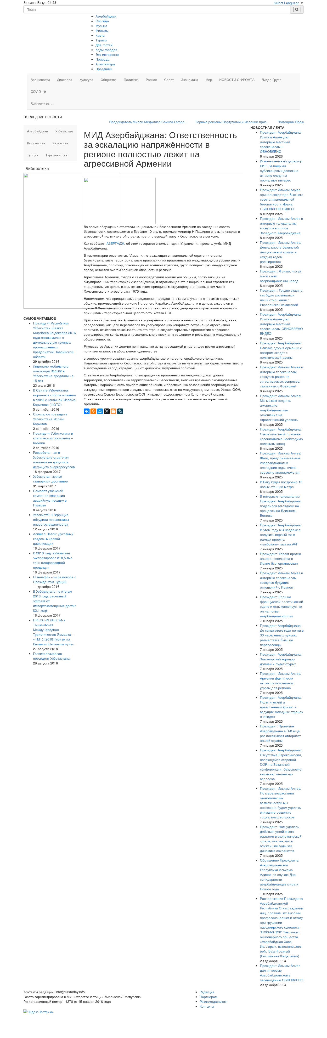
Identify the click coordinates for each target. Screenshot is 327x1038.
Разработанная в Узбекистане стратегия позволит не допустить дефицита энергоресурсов (54, 459)
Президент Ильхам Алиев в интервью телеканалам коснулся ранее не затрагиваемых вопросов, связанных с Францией (281, 376)
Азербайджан (106, 16)
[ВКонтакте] (87, 411)
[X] (107, 411)
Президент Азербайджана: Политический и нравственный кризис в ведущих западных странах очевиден (281, 707)
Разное (151, 79)
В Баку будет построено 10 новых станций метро (281, 484)
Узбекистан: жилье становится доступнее (50, 478)
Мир (208, 79)
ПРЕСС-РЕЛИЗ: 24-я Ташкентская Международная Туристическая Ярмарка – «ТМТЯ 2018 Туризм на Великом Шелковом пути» (53, 632)
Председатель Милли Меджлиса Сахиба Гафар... (134, 121)
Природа (102, 59)
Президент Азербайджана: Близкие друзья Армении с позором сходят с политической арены (281, 350)
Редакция (207, 991)
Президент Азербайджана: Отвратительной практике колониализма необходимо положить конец (281, 436)
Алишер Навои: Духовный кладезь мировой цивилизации (53, 538)
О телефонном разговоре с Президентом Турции (54, 579)
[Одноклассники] (93, 411)
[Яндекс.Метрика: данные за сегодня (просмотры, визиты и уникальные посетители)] (38, 1011)
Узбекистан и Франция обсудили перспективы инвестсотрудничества (51, 519)
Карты (100, 35)
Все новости (40, 79)
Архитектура (105, 64)
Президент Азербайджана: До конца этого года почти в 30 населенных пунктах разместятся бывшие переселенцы (282, 635)
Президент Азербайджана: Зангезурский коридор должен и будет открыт (281, 659)
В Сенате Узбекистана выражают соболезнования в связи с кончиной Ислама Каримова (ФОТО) (54, 397)
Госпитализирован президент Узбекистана (51, 656)
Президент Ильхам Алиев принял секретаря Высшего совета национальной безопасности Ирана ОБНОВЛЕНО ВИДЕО (281, 199)
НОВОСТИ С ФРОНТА (236, 79)
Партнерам (208, 996)
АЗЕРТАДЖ (115, 243)
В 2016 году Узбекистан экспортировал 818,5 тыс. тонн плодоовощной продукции (53, 560)
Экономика (189, 79)
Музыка (101, 25)
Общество (109, 79)
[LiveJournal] (120, 411)
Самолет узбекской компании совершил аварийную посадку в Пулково (50, 497)
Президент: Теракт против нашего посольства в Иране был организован (280, 558)
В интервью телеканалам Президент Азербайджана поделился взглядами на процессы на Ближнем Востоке (280, 506)
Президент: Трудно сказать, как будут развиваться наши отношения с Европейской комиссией (281, 297)
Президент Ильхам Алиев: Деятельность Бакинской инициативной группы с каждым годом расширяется (280, 252)
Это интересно (107, 54)
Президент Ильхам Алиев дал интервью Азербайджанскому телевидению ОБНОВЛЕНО (281, 972)
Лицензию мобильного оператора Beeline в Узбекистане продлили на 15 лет (53, 373)
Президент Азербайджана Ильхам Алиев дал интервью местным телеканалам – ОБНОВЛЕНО (280, 142)
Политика (131, 79)
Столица (102, 20)
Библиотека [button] (40, 103)
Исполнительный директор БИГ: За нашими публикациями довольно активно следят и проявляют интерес (281, 170)
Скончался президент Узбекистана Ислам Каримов (50, 419)
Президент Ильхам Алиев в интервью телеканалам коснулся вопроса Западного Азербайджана (281, 225)
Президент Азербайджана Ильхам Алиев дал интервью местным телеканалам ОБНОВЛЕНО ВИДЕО (281, 324)
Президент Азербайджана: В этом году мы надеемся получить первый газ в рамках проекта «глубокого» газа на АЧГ (281, 534)
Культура (86, 79)
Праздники (104, 68)
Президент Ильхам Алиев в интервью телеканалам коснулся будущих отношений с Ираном (281, 580)
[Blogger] (113, 411)
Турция (32, 155)
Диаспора (64, 79)
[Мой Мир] (100, 411)
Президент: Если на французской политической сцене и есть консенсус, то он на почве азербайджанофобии (281, 606)
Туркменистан (56, 155)
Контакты (207, 1006)
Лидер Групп (272, 79)
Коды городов (106, 49)
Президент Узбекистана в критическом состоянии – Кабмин (53, 438)
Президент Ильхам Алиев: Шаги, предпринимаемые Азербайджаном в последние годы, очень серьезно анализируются (280, 463)
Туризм (101, 40)
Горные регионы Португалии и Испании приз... (218, 121)
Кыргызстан (36, 143)
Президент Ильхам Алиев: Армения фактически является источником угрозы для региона (280, 680)
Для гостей (104, 44)
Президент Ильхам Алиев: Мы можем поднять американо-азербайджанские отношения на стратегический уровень (280, 407)
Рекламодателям (213, 1001)
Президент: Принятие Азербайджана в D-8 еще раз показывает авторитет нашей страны (280, 733)
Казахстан (60, 143)
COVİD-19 (38, 91)
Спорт (169, 79)
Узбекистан (64, 131)
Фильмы (102, 30)
